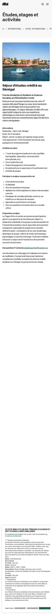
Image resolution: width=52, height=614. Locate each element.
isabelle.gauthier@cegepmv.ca (36, 248)
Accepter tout (45, 608)
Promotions (11, 590)
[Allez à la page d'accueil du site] (5, 5)
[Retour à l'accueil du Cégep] (3, 29)
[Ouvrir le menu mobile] (47, 4)
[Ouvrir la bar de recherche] (43, 4)
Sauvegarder (20, 608)
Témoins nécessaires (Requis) (18, 540)
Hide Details (9, 608)
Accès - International (35, 29)
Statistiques (11, 579)
